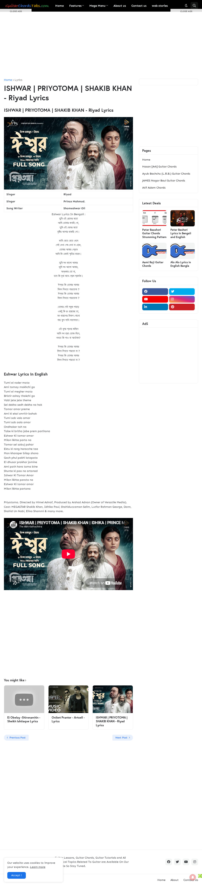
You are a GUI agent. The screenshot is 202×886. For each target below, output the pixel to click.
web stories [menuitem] (160, 5)
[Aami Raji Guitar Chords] (154, 251)
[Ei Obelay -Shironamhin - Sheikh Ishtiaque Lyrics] (24, 699)
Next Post (121, 737)
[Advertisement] (101, 45)
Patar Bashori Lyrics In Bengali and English (180, 233)
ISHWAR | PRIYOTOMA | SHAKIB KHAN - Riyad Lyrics (111, 721)
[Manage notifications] (193, 877)
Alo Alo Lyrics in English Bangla (180, 264)
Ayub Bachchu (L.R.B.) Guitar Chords (166, 173)
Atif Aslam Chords (154, 187)
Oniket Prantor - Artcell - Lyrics (68, 719)
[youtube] (155, 299)
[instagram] (182, 299)
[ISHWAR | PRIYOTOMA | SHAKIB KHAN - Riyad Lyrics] (113, 699)
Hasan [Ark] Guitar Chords (159, 166)
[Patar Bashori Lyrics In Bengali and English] (182, 218)
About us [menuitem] (119, 5)
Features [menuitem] (75, 5)
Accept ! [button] (16, 875)
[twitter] (182, 291)
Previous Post (17, 737)
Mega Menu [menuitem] (97, 5)
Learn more (37, 867)
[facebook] (155, 291)
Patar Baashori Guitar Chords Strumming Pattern (154, 233)
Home (146, 159)
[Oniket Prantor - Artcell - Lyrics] (69, 699)
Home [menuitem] (59, 5)
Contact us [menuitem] (138, 5)
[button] (186, 5)
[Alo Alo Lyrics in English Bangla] (182, 251)
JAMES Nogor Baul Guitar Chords (163, 180)
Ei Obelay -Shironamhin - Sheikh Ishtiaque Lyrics (23, 719)
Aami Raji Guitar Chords (152, 264)
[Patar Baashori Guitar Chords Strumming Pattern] (154, 218)
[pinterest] (182, 307)
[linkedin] (155, 307)
